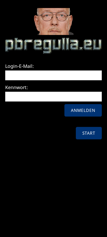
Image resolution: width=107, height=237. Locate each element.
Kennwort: (16, 87)
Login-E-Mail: (19, 66)
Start (89, 133)
